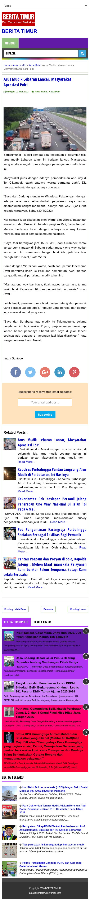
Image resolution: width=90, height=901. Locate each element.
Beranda (48, 609)
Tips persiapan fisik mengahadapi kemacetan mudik (53, 844)
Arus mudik (41, 91)
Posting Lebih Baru (15, 609)
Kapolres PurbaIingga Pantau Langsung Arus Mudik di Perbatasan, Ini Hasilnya (52, 472)
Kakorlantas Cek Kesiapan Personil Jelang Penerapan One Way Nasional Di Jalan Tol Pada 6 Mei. (52, 504)
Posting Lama (78, 609)
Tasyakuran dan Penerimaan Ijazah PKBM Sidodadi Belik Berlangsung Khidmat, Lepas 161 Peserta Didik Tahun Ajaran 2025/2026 (47, 687)
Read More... (26, 461)
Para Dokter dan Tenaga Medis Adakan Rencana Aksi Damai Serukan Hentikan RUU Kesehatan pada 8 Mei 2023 (52, 809)
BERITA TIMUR (19, 31)
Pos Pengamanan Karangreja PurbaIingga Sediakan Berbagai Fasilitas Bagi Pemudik (52, 532)
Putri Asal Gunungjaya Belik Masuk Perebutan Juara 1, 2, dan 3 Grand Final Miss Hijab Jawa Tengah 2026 (48, 712)
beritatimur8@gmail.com (48, 893)
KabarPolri (54, 91)
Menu (11, 43)
